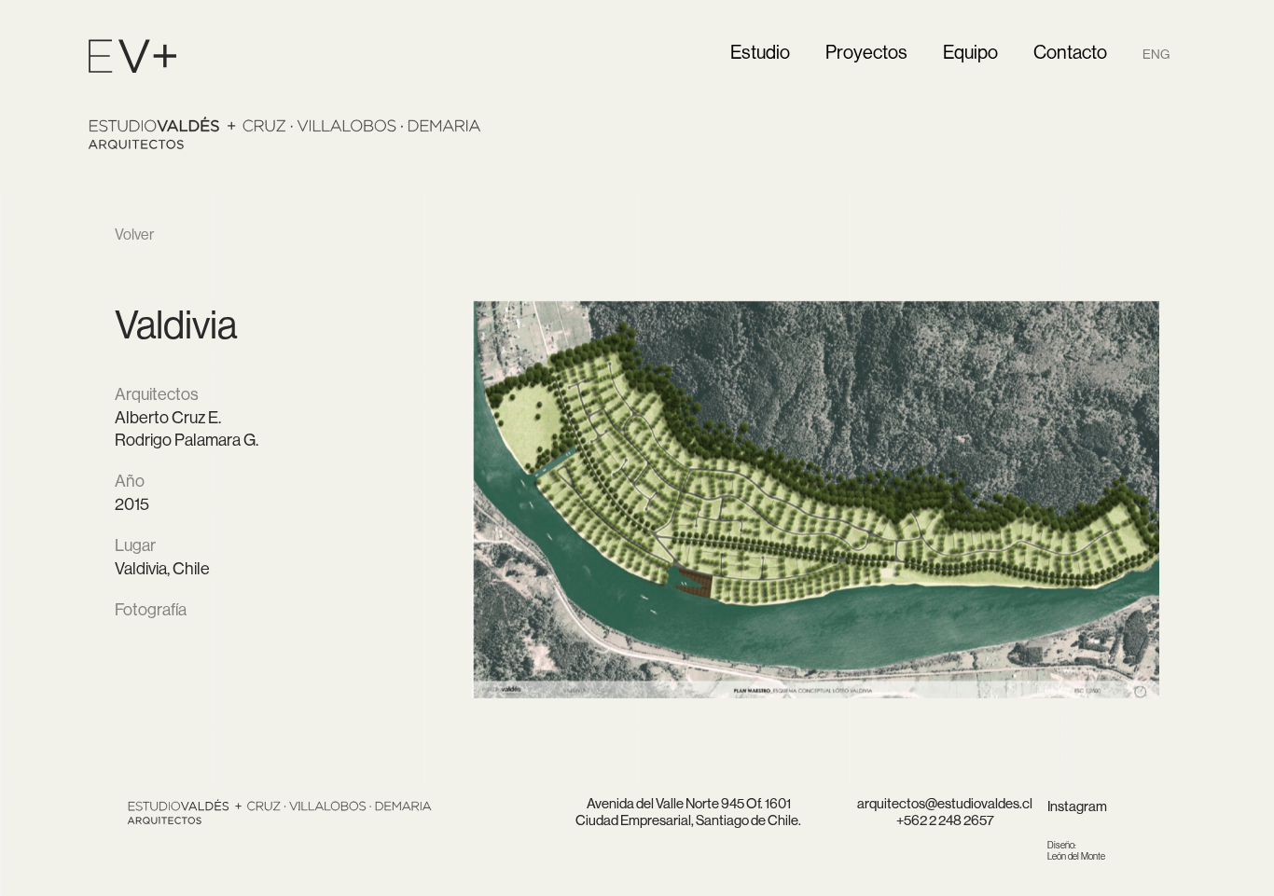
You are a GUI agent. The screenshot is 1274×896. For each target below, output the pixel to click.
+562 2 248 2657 (945, 820)
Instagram (1077, 806)
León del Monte (1076, 851)
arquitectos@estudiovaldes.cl (944, 803)
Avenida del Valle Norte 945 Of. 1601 (689, 803)
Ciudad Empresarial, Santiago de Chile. (688, 820)
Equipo (970, 51)
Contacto (1070, 51)
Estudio (760, 51)
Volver (134, 234)
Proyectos (866, 51)
